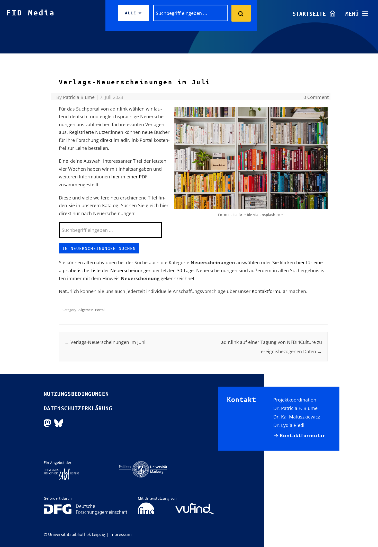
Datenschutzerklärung (78, 408)
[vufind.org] (194, 505)
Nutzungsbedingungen (76, 394)
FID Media (30, 12)
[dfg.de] (86, 509)
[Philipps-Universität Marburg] (143, 469)
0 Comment (316, 97)
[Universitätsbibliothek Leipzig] (61, 473)
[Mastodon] (47, 423)
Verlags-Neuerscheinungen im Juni (105, 342)
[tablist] (133, 13)
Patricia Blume (79, 97)
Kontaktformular (269, 291)
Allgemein (85, 309)
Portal (99, 309)
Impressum (121, 534)
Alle (133, 16)
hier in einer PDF (129, 177)
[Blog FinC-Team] (146, 508)
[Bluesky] (58, 423)
